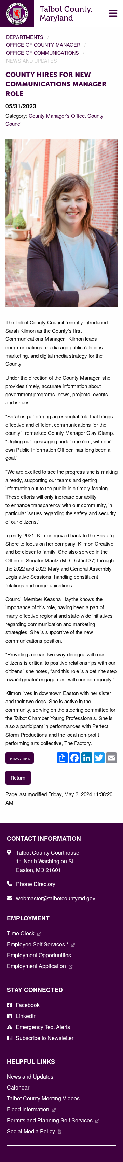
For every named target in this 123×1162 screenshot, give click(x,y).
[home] (17, 13)
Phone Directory (35, 884)
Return (18, 777)
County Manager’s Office (57, 115)
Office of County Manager (43, 44)
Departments (24, 36)
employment (20, 758)
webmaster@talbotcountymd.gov (55, 898)
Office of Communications (42, 52)
